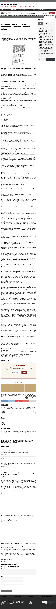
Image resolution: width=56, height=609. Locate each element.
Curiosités (30, 602)
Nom (2, 576)
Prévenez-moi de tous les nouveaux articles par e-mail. (12, 587)
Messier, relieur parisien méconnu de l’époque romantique (18, 441)
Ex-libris (30, 601)
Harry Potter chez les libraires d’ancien (46, 39)
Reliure (8, 20)
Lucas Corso (17, 599)
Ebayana (30, 600)
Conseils (30, 604)
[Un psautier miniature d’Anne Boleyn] (30, 435)
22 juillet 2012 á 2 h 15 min (5, 459)
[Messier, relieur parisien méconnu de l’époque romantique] (18, 435)
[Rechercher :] (49, 16)
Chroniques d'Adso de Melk (19, 600)
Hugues (10, 32)
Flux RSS (49, 603)
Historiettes (30, 603)
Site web (2, 582)
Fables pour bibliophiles (19, 602)
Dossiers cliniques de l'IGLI (19, 597)
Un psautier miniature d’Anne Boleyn (30, 441)
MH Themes (20, 607)
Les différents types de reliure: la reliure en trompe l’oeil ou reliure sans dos (6, 442)
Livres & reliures (13, 9)
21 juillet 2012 (5, 32)
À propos (29, 9)
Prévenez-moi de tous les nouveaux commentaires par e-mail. (14, 586)
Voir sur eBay (52, 13)
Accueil (2, 9)
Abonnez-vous (50, 59)
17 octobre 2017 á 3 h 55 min (5, 450)
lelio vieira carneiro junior (7, 449)
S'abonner (24, 372)
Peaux (14, 32)
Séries (6, 9)
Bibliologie (30, 599)
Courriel (2, 579)
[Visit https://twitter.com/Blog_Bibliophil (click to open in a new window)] (55, 1)
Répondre (4, 454)
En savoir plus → (4, 604)
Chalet (2, 458)
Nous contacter (44, 603)
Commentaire (3, 568)
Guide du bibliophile (42, 9)
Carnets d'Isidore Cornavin (19, 601)
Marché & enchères (22, 9)
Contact (34, 9)
